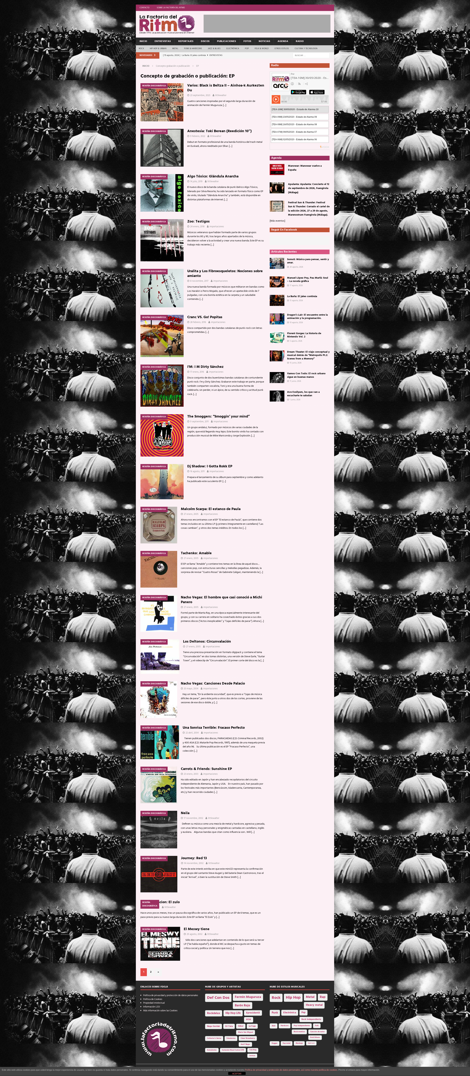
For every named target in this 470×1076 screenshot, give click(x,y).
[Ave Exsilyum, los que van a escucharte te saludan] (277, 396)
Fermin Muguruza (248, 997)
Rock (141, 48)
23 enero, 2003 (191, 774)
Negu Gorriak (213, 1026)
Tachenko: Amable (196, 553)
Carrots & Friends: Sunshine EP (206, 769)
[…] (224, 105)
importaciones (216, 227)
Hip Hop (293, 997)
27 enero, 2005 (191, 514)
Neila (185, 813)
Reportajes (185, 41)
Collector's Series (214, 1038)
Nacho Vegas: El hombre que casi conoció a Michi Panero (221, 600)
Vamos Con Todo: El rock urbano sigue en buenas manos (306, 375)
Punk (275, 1013)
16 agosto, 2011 (197, 471)
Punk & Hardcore (193, 48)
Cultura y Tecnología (306, 48)
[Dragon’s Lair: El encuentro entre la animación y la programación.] (277, 318)
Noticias (264, 41)
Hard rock (311, 1043)
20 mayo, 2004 (191, 689)
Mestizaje (299, 1043)
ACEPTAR (236, 1074)
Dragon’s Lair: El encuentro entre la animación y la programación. (307, 316)
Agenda (283, 41)
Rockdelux (213, 1013)
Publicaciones (226, 41)
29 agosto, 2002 (194, 934)
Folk (317, 1025)
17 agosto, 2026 (296, 285)
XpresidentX (253, 1013)
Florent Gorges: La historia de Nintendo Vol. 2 (304, 335)
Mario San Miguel (245, 1032)
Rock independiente (311, 1019)
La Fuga (252, 1026)
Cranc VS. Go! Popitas (204, 317)
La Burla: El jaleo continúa (302, 296)
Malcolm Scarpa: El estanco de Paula (211, 509)
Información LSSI (151, 1007)
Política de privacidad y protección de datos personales (170, 995)
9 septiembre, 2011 (199, 422)
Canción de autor (317, 1031)
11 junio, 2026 (295, 381)
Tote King (252, 1050)
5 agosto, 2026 (296, 341)
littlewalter (220, 95)
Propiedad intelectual (154, 1003)
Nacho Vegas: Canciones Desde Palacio (213, 684)
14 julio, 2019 (196, 181)
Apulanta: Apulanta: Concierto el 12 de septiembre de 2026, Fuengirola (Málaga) (308, 188)
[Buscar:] (311, 55)
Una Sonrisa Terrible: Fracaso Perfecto (214, 728)
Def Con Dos (218, 998)
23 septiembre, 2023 (200, 95)
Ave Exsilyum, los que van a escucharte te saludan (303, 394)
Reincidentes (212, 1050)
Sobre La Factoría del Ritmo (171, 7)
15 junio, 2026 (295, 363)
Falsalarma (231, 1038)
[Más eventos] (277, 221)
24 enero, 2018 (197, 227)
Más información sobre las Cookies (160, 1011)
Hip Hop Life (233, 1013)
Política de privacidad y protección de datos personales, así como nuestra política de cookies (291, 1070)
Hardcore (284, 1025)
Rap (323, 997)
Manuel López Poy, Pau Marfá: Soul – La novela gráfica (307, 279)
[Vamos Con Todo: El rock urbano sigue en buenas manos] (277, 377)
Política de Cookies (152, 999)
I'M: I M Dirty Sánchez (205, 367)
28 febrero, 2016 (198, 322)
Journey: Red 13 (194, 858)
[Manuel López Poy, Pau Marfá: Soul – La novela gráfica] (277, 281)
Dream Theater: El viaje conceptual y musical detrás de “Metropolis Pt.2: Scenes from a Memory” (308, 355)
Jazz (273, 1025)
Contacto (144, 7)
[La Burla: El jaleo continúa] (277, 300)
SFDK (248, 1019)
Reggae (274, 1043)
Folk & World (262, 48)
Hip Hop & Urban (158, 48)
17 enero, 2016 (197, 372)
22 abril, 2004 (192, 733)
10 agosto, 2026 (296, 322)
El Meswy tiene (196, 929)
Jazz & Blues (214, 48)
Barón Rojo (242, 1005)
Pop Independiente (302, 1025)
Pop (247, 48)
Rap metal (286, 1043)
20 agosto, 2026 (296, 267)
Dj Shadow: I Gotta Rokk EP (209, 466)
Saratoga (252, 1056)
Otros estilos (281, 48)
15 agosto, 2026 (296, 300)
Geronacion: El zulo (164, 902)
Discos (205, 41)
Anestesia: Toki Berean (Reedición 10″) (219, 131)
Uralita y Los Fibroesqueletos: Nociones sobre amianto (225, 273)
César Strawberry (248, 1038)
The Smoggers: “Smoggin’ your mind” (218, 417)
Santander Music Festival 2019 (233, 1050)
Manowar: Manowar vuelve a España (305, 168)
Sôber (240, 1026)
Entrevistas (163, 41)
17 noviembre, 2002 (193, 818)
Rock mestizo (299, 1031)
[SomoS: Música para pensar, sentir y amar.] (277, 263)
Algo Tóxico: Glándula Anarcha (212, 176)
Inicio (143, 41)
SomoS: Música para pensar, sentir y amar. (308, 261)
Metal (175, 48)
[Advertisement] (270, 23)
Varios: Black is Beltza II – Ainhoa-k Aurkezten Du (225, 88)
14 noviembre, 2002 (193, 863)
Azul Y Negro (245, 1044)
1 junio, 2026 (295, 399)
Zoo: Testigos (198, 222)
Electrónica (232, 48)
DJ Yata (229, 1026)
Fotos (247, 41)
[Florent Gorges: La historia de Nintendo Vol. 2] (277, 337)
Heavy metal (314, 1005)
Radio (300, 41)
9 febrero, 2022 (197, 136)
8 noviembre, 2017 (199, 281)
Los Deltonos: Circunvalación (207, 642)
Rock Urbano (315, 1037)
